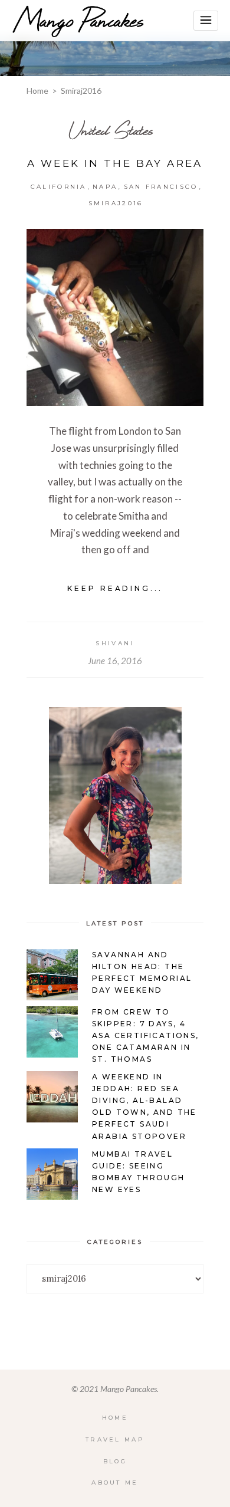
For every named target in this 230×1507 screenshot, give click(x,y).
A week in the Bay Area (115, 163)
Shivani (115, 643)
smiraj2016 (115, 203)
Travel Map (115, 1439)
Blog (115, 1461)
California (59, 187)
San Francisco (161, 187)
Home (37, 91)
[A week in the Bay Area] (115, 317)
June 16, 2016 (115, 660)
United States (111, 130)
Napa (105, 187)
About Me (114, 1482)
